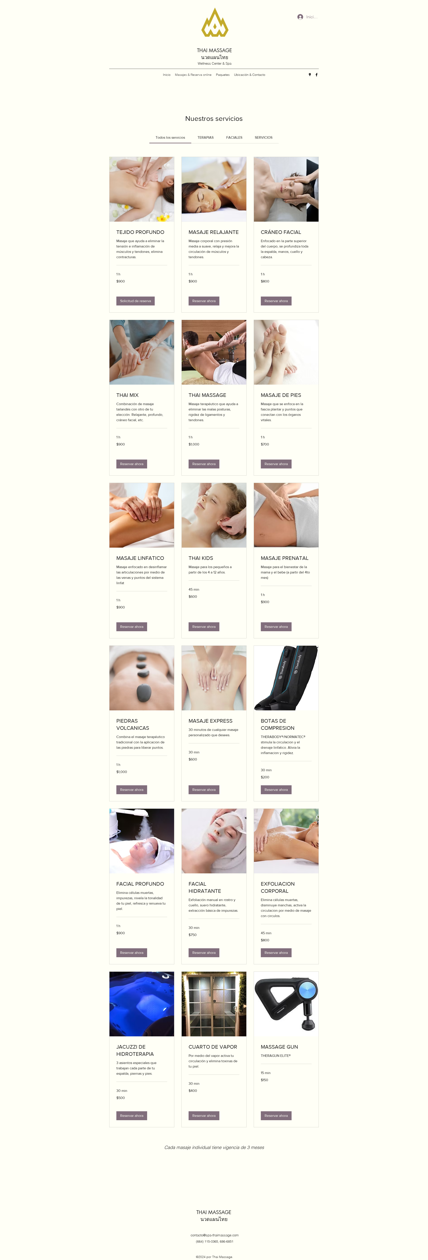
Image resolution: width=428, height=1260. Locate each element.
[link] (170, 137)
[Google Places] (310, 74)
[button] (135, 301)
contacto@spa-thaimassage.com (215, 1235)
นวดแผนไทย (214, 57)
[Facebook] (316, 74)
